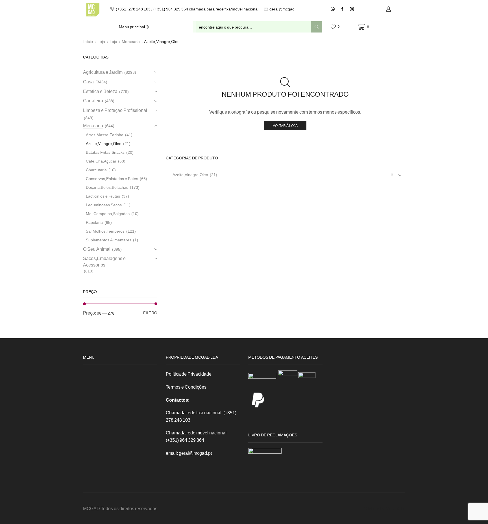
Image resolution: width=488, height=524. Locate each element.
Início (88, 41)
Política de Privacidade (189, 373)
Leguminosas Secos (104, 204)
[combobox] (285, 175)
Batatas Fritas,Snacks (105, 152)
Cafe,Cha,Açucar (101, 161)
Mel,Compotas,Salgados (108, 213)
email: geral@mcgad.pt (189, 453)
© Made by (375, 508)
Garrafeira (93, 100)
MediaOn (395, 508)
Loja (101, 41)
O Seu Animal (96, 249)
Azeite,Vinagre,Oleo (103, 143)
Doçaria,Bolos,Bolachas (107, 187)
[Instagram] (352, 9)
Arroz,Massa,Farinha (104, 134)
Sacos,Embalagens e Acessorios (104, 261)
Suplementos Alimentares (108, 239)
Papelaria (94, 222)
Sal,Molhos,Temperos (105, 231)
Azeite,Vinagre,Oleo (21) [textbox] (281, 174)
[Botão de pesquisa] (316, 27)
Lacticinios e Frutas (103, 196)
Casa (88, 81)
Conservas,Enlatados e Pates (112, 178)
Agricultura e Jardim (103, 72)
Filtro (150, 312)
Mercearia (131, 41)
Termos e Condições (186, 386)
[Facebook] (342, 9)
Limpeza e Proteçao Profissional (115, 110)
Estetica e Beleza (100, 91)
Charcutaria (96, 169)
